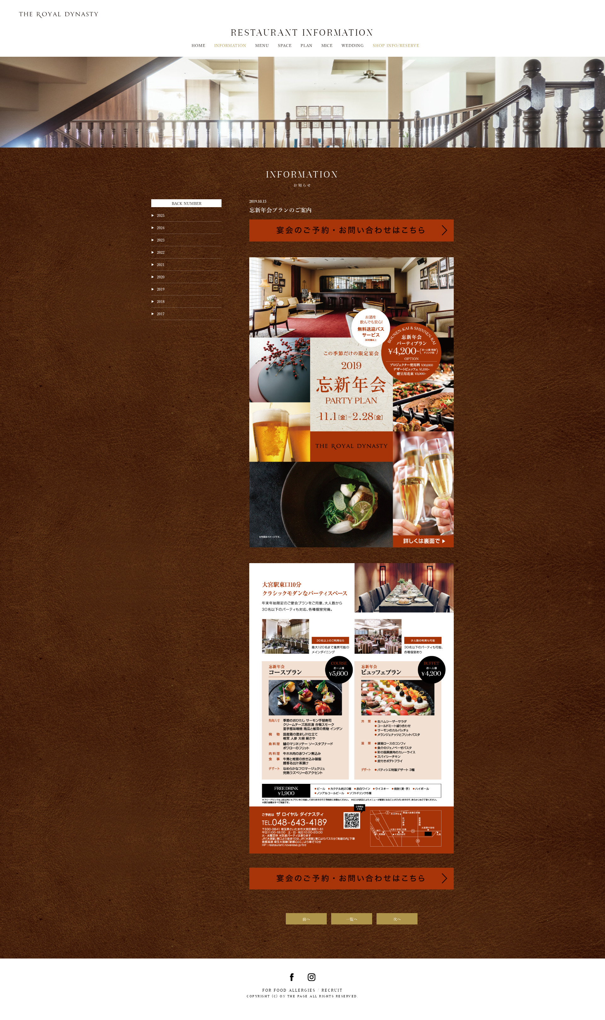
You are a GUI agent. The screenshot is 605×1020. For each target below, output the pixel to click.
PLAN (307, 45)
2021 (160, 264)
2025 (160, 215)
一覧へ (351, 919)
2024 (160, 227)
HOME (198, 45)
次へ (397, 919)
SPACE (285, 45)
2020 (160, 276)
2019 (160, 289)
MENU (262, 45)
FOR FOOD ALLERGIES (289, 990)
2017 (160, 313)
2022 (160, 252)
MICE (327, 45)
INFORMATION (230, 45)
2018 (160, 301)
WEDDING (353, 45)
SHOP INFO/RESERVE (396, 45)
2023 (160, 239)
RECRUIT (332, 990)
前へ (306, 919)
